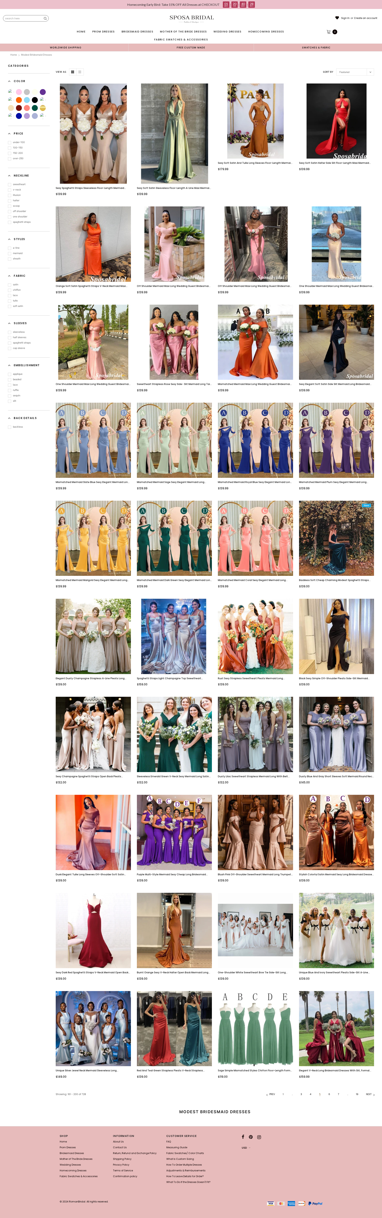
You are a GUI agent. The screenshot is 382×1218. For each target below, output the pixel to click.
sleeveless (19, 331)
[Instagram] (259, 1137)
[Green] (11, 100)
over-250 (18, 158)
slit (14, 400)
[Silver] (27, 92)
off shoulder (19, 211)
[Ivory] (35, 92)
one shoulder (20, 216)
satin (15, 284)
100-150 (18, 147)
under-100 (19, 142)
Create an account (365, 18)
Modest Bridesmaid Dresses (36, 54)
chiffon (17, 289)
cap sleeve (19, 347)
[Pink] (19, 92)
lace (15, 295)
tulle (15, 300)
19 (357, 1094)
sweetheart (19, 184)
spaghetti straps (22, 221)
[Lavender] (35, 116)
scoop (16, 205)
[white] (43, 100)
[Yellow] (11, 92)
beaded (17, 379)
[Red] (43, 116)
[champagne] (11, 108)
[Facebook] (243, 1137)
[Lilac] (27, 116)
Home (13, 54)
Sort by (328, 71)
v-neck (17, 189)
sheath (16, 258)
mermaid (17, 253)
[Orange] (19, 100)
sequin (16, 395)
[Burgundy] (19, 108)
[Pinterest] (251, 1137)
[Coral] (27, 108)
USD (244, 1148)
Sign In (345, 18)
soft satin (18, 305)
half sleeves (19, 337)
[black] (35, 100)
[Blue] (27, 100)
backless (18, 426)
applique (17, 373)
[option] (65, 47)
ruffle (16, 390)
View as (61, 71)
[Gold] (43, 108)
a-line (16, 247)
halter (16, 200)
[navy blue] (11, 116)
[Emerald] (35, 108)
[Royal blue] (19, 116)
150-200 (18, 152)
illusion (17, 194)
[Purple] (43, 92)
